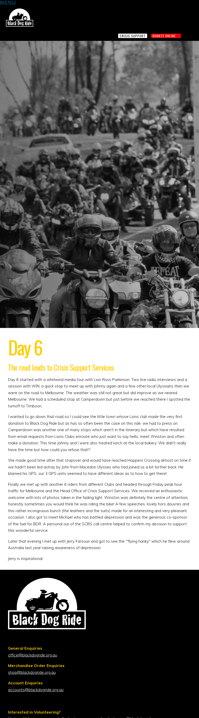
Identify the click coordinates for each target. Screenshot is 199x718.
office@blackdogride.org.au (32, 655)
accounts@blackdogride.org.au (35, 689)
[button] (8, 3)
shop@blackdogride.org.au (32, 672)
